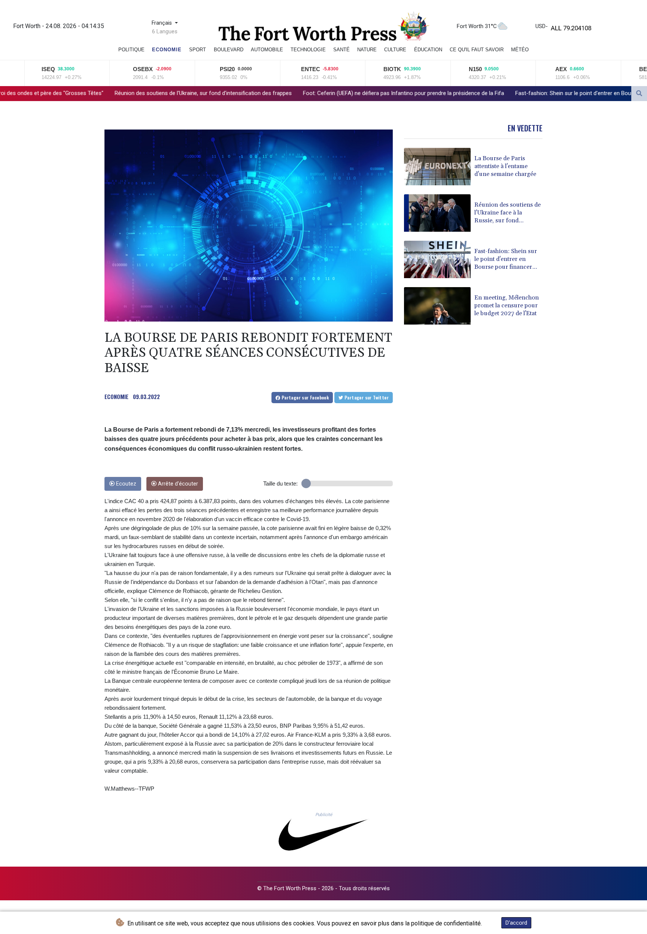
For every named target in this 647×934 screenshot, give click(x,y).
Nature (367, 49)
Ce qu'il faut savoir (477, 49)
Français (162, 23)
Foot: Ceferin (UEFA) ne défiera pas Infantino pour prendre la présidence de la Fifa (315, 93)
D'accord (516, 922)
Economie (167, 49)
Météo (520, 49)
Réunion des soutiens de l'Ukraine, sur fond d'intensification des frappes (115, 93)
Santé (341, 49)
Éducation (428, 49)
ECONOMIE (116, 396)
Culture (395, 49)
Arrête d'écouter (177, 484)
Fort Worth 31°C (477, 26)
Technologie (308, 49)
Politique (131, 49)
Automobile (267, 49)
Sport (197, 49)
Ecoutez (125, 484)
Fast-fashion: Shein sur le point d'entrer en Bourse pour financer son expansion (524, 93)
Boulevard (228, 49)
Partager (304, 397)
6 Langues (164, 31)
